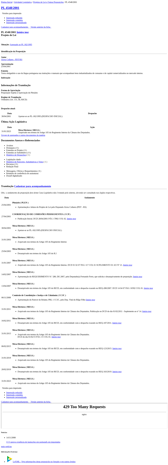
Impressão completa (14, 20)
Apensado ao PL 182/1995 (21, 44)
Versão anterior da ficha (40, 27)
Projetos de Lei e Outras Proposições (48, 2)
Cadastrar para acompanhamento (15, 27)
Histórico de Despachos (16, 155)
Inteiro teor (23, 32)
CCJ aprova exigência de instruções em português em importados (33, 442)
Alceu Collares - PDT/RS (11, 59)
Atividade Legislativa (23, 2)
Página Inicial (6, 2)
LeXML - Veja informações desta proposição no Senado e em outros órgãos (44, 462)
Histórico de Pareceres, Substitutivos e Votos (24, 162)
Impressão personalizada (16, 22)
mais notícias (6, 446)
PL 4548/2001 (10, 7)
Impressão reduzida (14, 18)
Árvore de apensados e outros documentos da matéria (23, 135)
